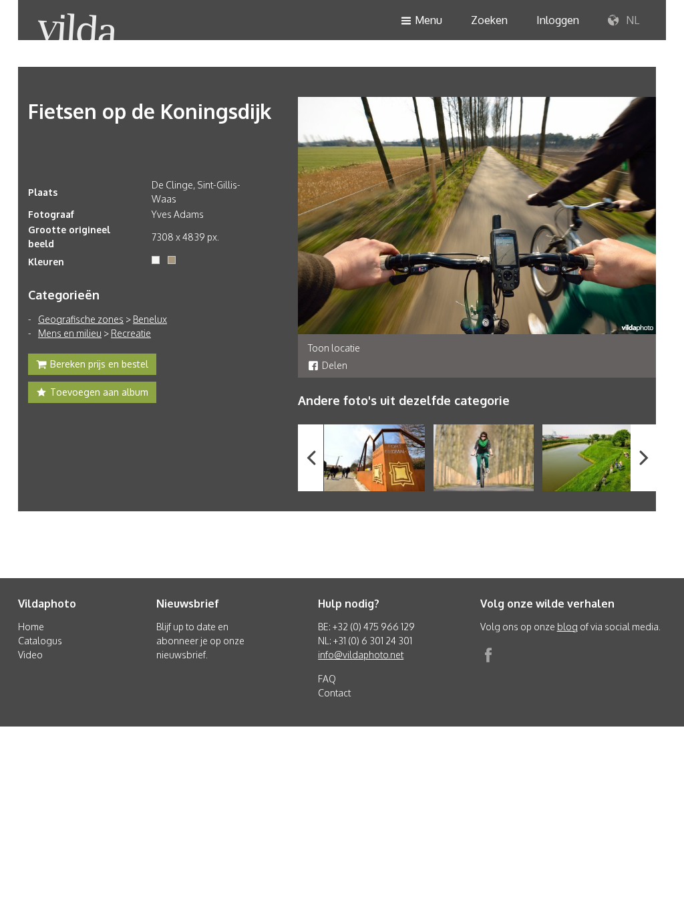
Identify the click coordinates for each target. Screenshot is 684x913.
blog (567, 626)
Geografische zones (81, 319)
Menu (428, 20)
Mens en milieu (70, 333)
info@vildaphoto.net (360, 654)
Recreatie (131, 333)
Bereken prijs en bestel (99, 364)
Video (30, 654)
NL (631, 20)
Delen (334, 365)
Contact (334, 692)
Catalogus (40, 640)
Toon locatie (334, 348)
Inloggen (557, 20)
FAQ (327, 678)
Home (31, 626)
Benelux (150, 319)
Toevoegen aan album (99, 392)
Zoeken (489, 20)
